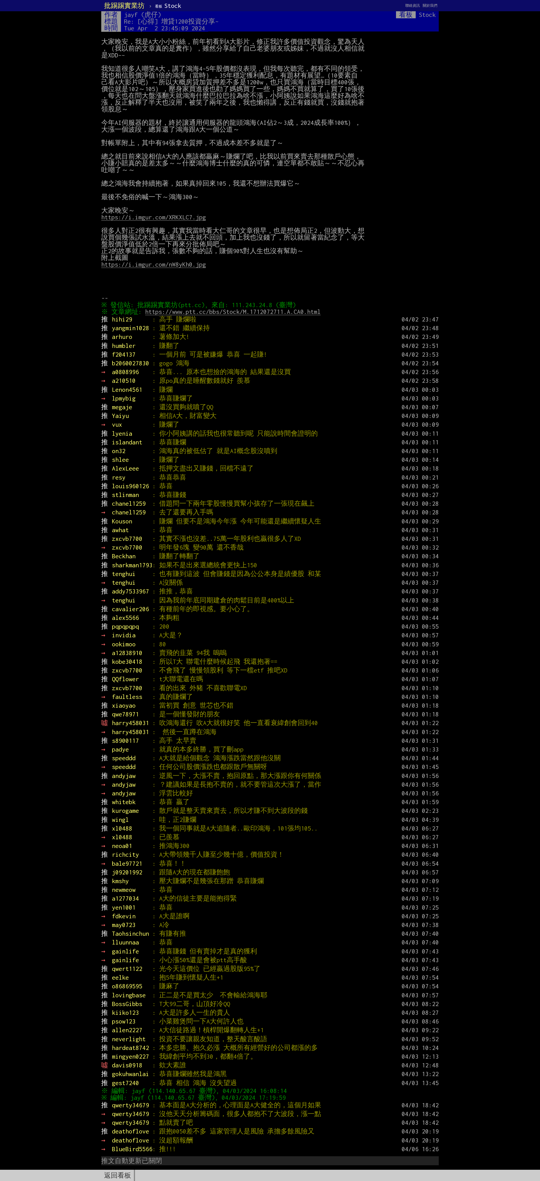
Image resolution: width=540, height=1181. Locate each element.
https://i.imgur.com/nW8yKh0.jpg (153, 264)
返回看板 (117, 1175)
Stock (168, 5)
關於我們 (430, 5)
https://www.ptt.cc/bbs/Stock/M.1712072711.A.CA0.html (233, 311)
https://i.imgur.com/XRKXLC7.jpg (153, 217)
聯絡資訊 (412, 5)
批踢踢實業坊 (124, 5)
